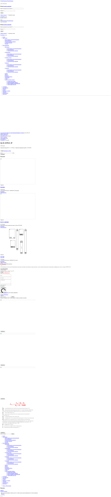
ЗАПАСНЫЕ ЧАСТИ (8, 132)
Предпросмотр (3, 192)
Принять (2, 493)
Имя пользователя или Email (6, 8)
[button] (2, 191)
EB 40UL (2, 187)
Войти (2, 12)
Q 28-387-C (2, 140)
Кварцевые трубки (7, 150)
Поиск (13, 296)
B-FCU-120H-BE (4, 222)
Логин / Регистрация (7, 485)
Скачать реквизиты (4, 294)
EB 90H (2, 257)
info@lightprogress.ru (6, 273)
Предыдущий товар (4, 133)
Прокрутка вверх (3, 491)
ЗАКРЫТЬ (3, 331)
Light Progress (6, 292)
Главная (2, 132)
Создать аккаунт (7, 6)
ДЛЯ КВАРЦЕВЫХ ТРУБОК (18, 132)
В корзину (2, 154)
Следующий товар (4, 138)
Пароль (2, 10)
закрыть (2, 490)
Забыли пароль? (3, 15)
